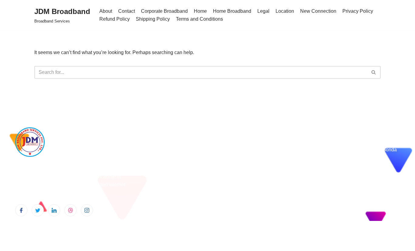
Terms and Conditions (199, 19)
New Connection (318, 11)
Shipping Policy (153, 19)
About (105, 11)
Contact (126, 11)
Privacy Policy (357, 11)
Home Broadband (232, 11)
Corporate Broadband (164, 11)
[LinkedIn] (54, 210)
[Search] (374, 72)
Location (285, 11)
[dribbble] (70, 210)
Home (200, 11)
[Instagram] (87, 210)
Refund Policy (114, 19)
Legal (263, 11)
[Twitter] (38, 210)
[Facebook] (21, 210)
